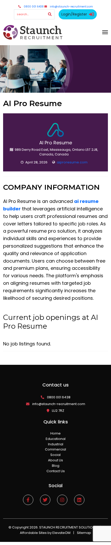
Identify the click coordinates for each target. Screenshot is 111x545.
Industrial (55, 444)
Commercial (55, 449)
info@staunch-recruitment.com (71, 7)
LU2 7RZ (58, 410)
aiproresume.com (72, 162)
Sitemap (84, 532)
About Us (55, 460)
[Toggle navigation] (105, 32)
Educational (56, 438)
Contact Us (55, 471)
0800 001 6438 (34, 7)
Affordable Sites (33, 532)
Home (55, 433)
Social (55, 454)
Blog (55, 465)
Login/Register (74, 14)
